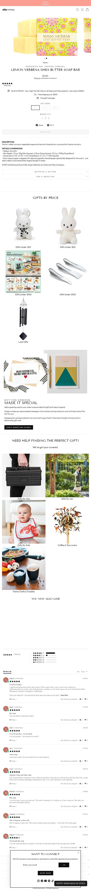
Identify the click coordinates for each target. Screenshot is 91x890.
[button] (13, 699)
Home (45, 63)
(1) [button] (43, 655)
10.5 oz (55, 107)
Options (45, 103)
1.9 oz (35, 107)
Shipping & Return (45, 172)
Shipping (37, 78)
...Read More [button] (63, 695)
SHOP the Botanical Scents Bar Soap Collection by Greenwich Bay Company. (33, 165)
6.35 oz (45, 107)
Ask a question (45, 176)
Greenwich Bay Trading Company (45, 66)
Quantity (45, 114)
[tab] (7, 672)
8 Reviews (7, 85)
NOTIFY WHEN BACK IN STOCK (70, 883)
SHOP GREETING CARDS (19, 427)
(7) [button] (43, 653)
